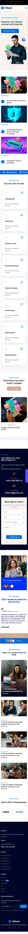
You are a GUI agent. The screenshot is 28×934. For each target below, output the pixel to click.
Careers (3, 880)
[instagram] (18, 3)
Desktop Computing (11, 288)
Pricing (2, 891)
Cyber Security (5, 95)
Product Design (9, 310)
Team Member (4, 883)
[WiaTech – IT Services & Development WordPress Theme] (6, 8)
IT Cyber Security (5, 863)
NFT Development (5, 869)
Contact (17, 1)
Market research (10, 333)
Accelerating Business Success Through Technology (14, 132)
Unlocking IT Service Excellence (8, 428)
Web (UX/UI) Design (6, 855)
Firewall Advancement (12, 266)
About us (3, 877)
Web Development (10, 355)
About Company (10, 1)
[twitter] (12, 3)
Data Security (4, 124)
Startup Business (12, 425)
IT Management (10, 199)
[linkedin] (15, 3)
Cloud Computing (5, 866)
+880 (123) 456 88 (8, 847)
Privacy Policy (20, 910)
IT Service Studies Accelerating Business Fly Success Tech (12, 691)
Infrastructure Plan (10, 243)
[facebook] (10, 3)
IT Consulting (4, 155)
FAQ (21, 1)
